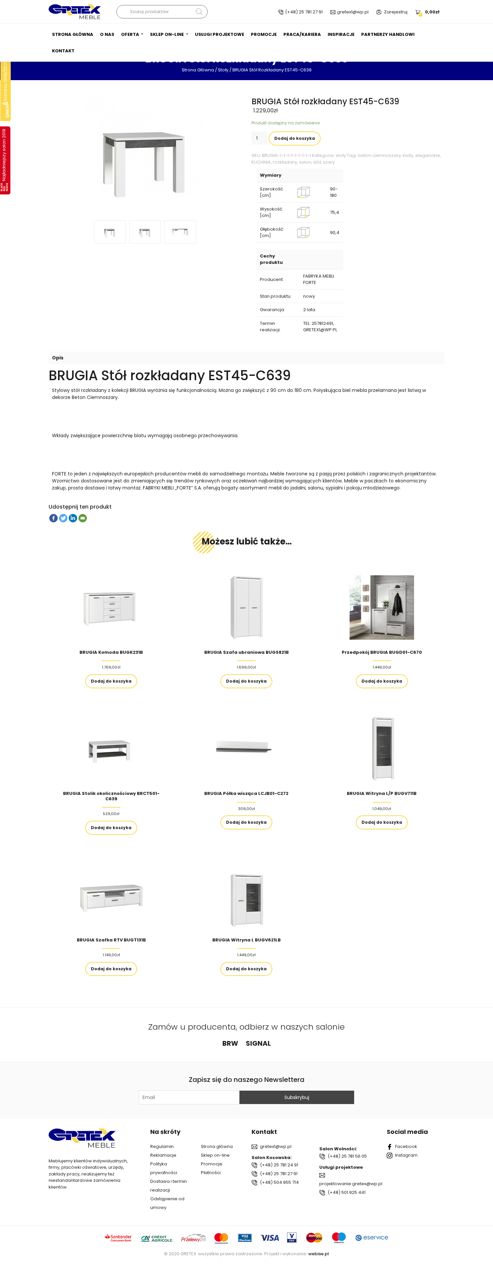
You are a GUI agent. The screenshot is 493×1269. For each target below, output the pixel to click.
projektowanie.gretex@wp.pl (350, 1183)
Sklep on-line (167, 34)
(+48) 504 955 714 (279, 1182)
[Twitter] (63, 518)
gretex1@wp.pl (353, 12)
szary (329, 162)
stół (317, 162)
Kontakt (63, 51)
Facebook (406, 1146)
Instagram (406, 1155)
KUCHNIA (261, 162)
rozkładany (285, 162)
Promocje (264, 34)
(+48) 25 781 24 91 (279, 1165)
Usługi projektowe (219, 34)
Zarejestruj (395, 12)
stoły (223, 70)
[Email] (82, 518)
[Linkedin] (73, 518)
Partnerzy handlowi (388, 34)
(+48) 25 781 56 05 (347, 1156)
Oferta (130, 34)
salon (305, 162)
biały (408, 155)
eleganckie (427, 155)
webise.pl (318, 1254)
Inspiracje (341, 34)
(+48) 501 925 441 (347, 1192)
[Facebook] (53, 518)
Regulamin (162, 1146)
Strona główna (72, 34)
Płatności (211, 1172)
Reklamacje (163, 1155)
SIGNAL (258, 1043)
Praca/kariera (302, 34)
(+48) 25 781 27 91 (304, 12)
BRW (230, 1043)
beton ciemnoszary (379, 155)
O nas (107, 34)
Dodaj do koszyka (294, 138)
